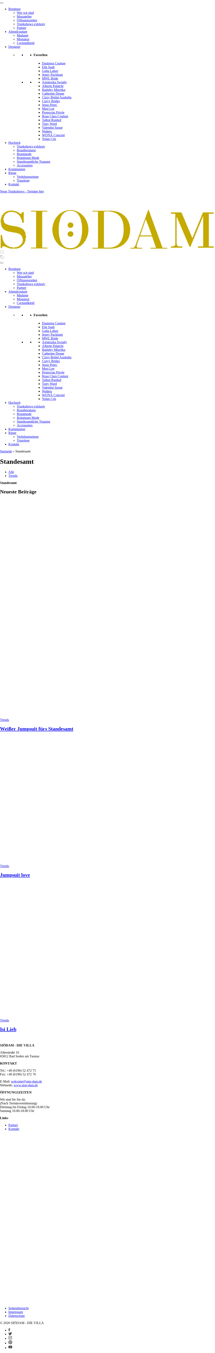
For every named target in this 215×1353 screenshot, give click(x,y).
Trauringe (23, 180)
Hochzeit (14, 142)
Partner (21, 28)
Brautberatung (26, 150)
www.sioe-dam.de (26, 1085)
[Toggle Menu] (1, 3)
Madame (22, 35)
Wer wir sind (25, 12)
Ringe (12, 173)
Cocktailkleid (25, 43)
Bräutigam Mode (28, 158)
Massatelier (24, 16)
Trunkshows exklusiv (31, 24)
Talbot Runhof (51, 120)
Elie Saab (48, 67)
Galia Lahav (50, 71)
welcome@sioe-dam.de (26, 1081)
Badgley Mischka (53, 90)
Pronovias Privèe (53, 112)
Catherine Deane (53, 93)
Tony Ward (49, 124)
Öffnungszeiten (27, 20)
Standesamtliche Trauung (33, 161)
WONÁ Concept (53, 135)
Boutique (14, 9)
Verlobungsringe (28, 176)
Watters (47, 131)
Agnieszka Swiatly (54, 82)
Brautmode (24, 154)
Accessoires (25, 165)
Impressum (15, 1312)
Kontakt (13, 184)
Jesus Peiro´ (50, 105)
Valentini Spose (52, 127)
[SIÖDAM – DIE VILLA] (107, 248)
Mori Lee (48, 108)
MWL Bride (50, 78)
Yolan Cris (49, 139)
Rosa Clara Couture (55, 116)
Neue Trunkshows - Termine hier (22, 191)
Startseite (6, 451)
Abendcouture (17, 31)
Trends (12, 475)
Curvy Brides (51, 101)
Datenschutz (16, 1316)
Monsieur (23, 39)
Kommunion (16, 169)
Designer (14, 47)
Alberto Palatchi (52, 86)
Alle (11, 472)
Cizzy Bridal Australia (56, 97)
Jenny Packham (52, 74)
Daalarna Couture (54, 63)
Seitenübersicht (18, 1308)
